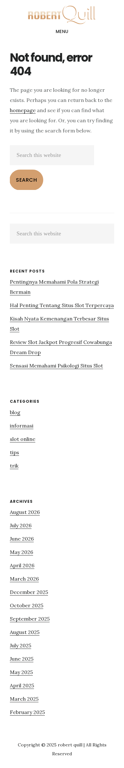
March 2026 (24, 579)
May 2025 (21, 672)
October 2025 (26, 605)
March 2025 (24, 699)
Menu (62, 31)
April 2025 (22, 685)
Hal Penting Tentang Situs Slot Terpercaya (62, 305)
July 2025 (20, 645)
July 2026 (20, 525)
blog (15, 412)
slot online (22, 439)
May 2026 (21, 552)
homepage (23, 110)
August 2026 (25, 512)
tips (14, 452)
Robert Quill (62, 14)
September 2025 (30, 619)
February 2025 (27, 712)
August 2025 (24, 632)
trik (14, 465)
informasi (21, 425)
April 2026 (22, 565)
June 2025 (21, 659)
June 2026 (22, 539)
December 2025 (29, 592)
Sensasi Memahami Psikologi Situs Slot (56, 365)
